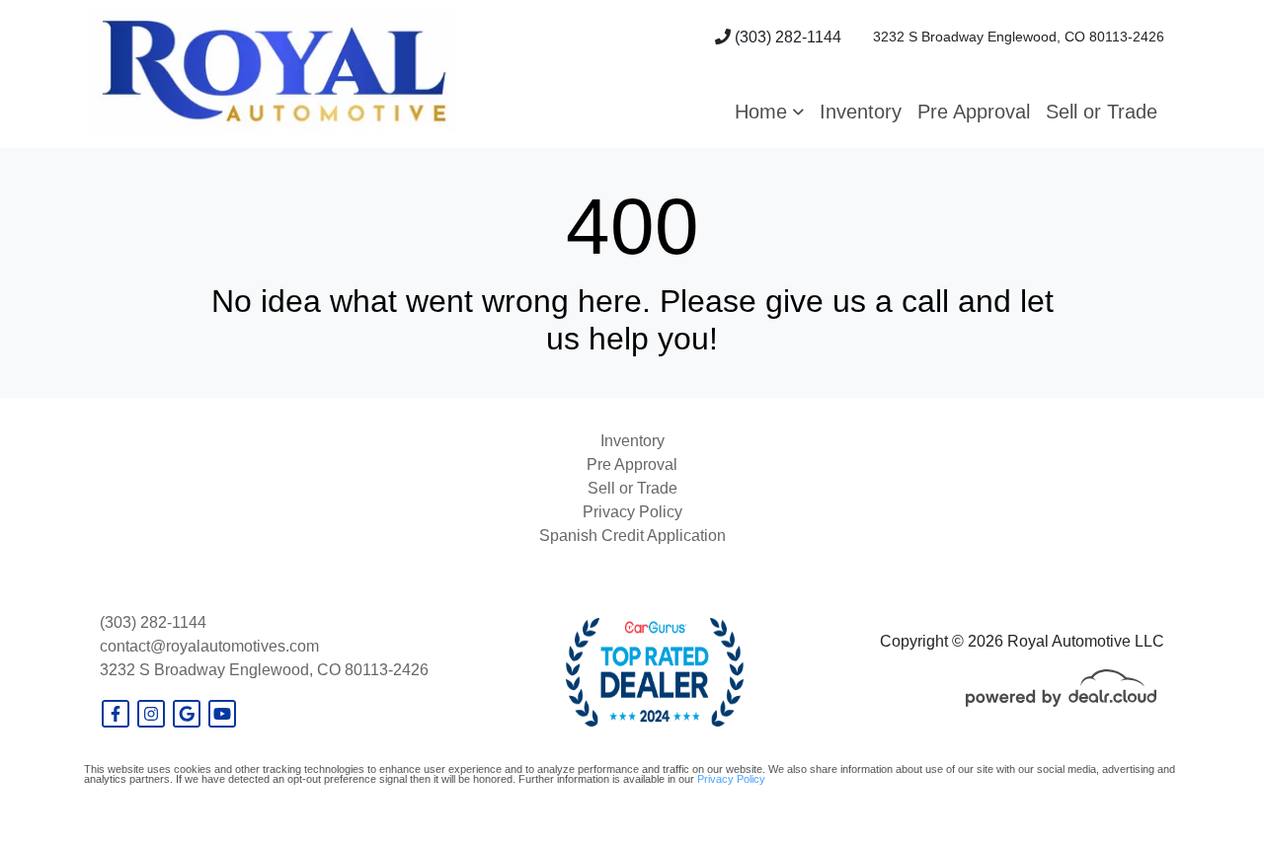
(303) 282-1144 (786, 37)
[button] (769, 111)
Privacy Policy (731, 779)
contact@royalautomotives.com (209, 646)
